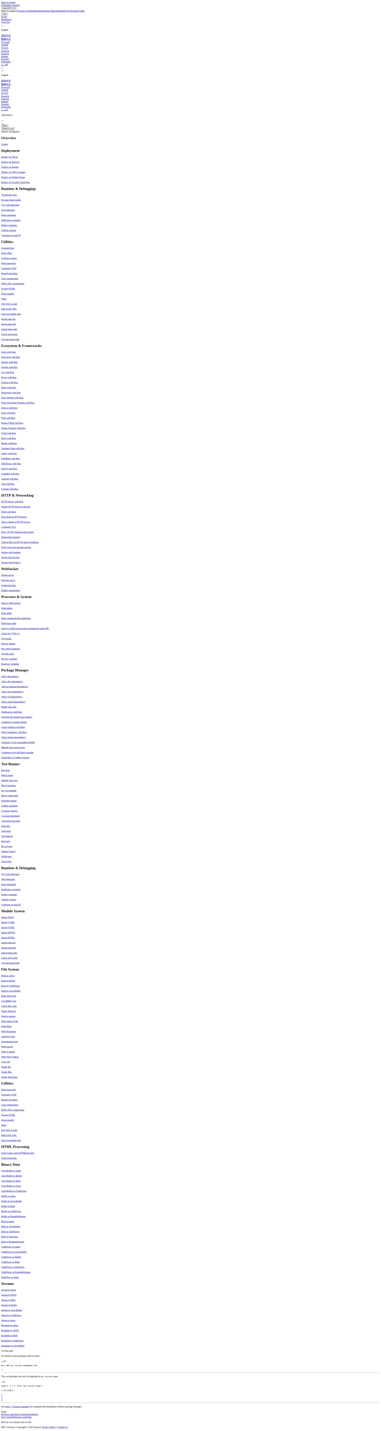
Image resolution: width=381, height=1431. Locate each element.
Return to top (8, 129)
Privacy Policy (49, 1427)
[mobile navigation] (2, 123)
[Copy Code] (2, 1361)
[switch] (2, 68)
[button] (190, 138)
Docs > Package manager (17, 1406)
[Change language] (2, 25)
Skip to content (8, 2)
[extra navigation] (2, 70)
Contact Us (62, 1427)
